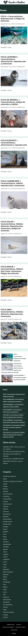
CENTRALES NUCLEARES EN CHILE (14, 451)
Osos (4, 584)
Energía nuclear (7, 521)
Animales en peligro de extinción (12, 481)
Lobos (5, 564)
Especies (5, 531)
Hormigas (6, 547)
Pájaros (5, 587)
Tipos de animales (8, 612)
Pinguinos (6, 597)
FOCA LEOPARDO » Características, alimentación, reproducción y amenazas (13, 60)
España (5, 529)
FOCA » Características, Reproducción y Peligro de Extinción (13, 18)
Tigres (5, 609)
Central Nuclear (7, 494)
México (5, 577)
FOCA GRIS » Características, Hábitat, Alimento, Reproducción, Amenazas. (12, 312)
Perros (5, 592)
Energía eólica (7, 519)
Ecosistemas (7, 514)
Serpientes (6, 602)
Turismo (5, 617)
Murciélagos (6, 582)
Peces (5, 589)
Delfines (5, 509)
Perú (4, 594)
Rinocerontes (7, 599)
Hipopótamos (7, 544)
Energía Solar (7, 524)
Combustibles (7, 499)
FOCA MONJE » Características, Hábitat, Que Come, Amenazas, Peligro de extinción (12, 270)
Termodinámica (7, 604)
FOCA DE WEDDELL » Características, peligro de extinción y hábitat (13, 102)
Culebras (5, 506)
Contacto (18, 624)
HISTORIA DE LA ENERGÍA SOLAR (13, 458)
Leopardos (6, 559)
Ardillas (5, 486)
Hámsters (6, 541)
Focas (4, 534)
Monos (5, 579)
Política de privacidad (8, 627)
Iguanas (5, 549)
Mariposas (6, 569)
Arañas (5, 484)
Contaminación (7, 504)
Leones (5, 557)
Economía (6, 511)
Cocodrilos (6, 496)
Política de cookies (21, 627)
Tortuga (5, 615)
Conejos (5, 501)
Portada (3, 47)
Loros (4, 567)
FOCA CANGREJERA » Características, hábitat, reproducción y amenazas (12, 183)
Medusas (6, 574)
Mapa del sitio (10, 624)
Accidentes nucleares (9, 476)
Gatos (5, 536)
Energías (5, 526)
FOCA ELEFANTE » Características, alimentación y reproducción (14, 142)
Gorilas (5, 539)
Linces (5, 562)
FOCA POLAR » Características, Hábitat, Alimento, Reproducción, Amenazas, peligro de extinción (12, 226)
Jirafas (5, 552)
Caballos (5, 491)
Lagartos (5, 554)
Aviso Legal (14, 630)
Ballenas (5, 489)
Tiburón (5, 607)
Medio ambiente (8, 572)
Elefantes (6, 516)
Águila (5, 479)
